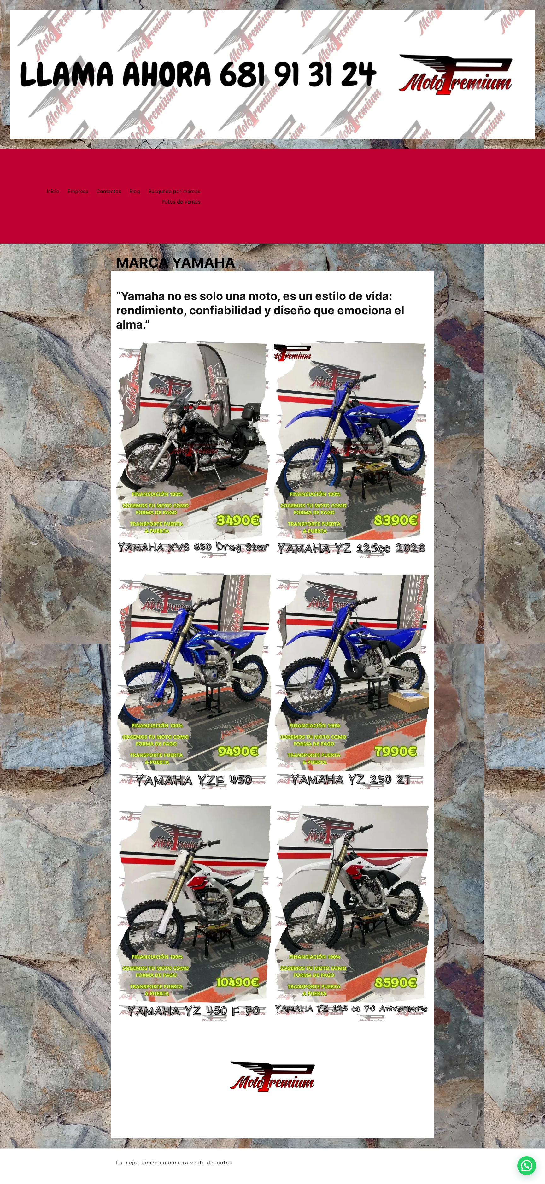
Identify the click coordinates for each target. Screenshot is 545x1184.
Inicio (53, 191)
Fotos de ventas (181, 201)
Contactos (108, 191)
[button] (526, 1165)
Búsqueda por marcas (174, 191)
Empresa (77, 191)
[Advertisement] (375, 196)
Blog (134, 191)
